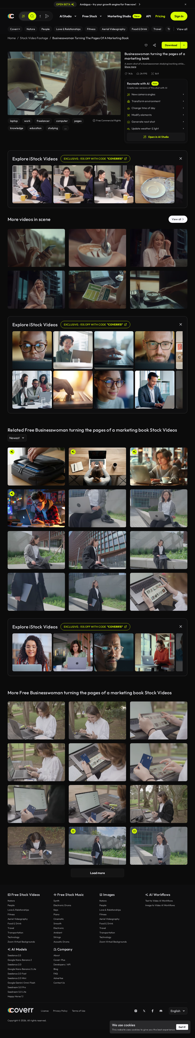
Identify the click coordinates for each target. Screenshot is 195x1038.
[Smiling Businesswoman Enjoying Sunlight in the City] (97, 846)
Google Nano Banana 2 (20, 959)
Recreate (36, 262)
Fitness (11, 914)
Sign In (178, 16)
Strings (57, 937)
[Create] (23, 16)
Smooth (58, 923)
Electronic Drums (62, 905)
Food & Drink (14, 923)
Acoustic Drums (61, 941)
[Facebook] (152, 1010)
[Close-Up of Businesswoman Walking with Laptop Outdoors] (36, 592)
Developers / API (62, 964)
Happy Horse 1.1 (15, 996)
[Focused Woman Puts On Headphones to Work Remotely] (36, 550)
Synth (56, 900)
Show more (130, 66)
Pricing (160, 16)
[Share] (154, 45)
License (45, 1010)
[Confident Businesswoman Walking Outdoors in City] (97, 592)
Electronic (59, 928)
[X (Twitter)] (144, 1010)
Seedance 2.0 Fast (17, 973)
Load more (97, 873)
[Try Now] (139, 4)
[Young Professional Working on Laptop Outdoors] (158, 508)
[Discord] (160, 1010)
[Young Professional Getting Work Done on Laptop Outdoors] (97, 550)
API (148, 16)
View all (182, 29)
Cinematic (59, 918)
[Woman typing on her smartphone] (36, 248)
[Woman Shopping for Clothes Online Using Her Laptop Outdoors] (97, 804)
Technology (13, 937)
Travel (11, 928)
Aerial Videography (18, 918)
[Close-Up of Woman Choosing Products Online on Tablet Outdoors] (158, 592)
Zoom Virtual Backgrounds (21, 941)
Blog (56, 969)
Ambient (58, 932)
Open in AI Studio (158, 137)
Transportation (15, 932)
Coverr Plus (59, 959)
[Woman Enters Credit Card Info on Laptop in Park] (36, 846)
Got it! (182, 1027)
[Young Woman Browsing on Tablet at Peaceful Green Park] (97, 720)
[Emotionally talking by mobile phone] (36, 290)
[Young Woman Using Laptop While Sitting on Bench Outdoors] (158, 550)
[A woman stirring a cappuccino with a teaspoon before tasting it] (97, 248)
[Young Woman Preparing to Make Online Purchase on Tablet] (36, 762)
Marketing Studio (124, 16)
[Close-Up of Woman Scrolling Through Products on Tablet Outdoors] (158, 720)
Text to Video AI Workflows (159, 900)
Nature (11, 900)
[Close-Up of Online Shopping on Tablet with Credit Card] (158, 762)
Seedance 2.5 (14, 955)
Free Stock (89, 16)
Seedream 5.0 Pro (17, 987)
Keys (56, 909)
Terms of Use (78, 1010)
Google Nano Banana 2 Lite (22, 969)
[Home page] (11, 16)
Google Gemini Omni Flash (21, 982)
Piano (56, 914)
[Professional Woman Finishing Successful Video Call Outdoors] (158, 846)
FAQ (56, 973)
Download (171, 45)
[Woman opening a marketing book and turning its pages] (97, 290)
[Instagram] (135, 1010)
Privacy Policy (60, 1010)
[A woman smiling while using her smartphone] (158, 248)
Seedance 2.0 (14, 964)
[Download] (59, 262)
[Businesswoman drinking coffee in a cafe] (158, 290)
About (57, 955)
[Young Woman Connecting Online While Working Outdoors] (97, 508)
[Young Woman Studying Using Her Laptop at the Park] (158, 804)
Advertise (58, 978)
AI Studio (66, 16)
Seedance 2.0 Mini (17, 978)
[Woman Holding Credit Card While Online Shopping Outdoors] (97, 762)
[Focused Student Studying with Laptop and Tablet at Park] (36, 720)
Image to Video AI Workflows (160, 905)
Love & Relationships (18, 909)
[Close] (185, 4)
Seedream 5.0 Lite (17, 991)
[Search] (32, 16)
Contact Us (59, 982)
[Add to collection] (146, 45)
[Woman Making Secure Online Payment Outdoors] (36, 804)
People (11, 905)
